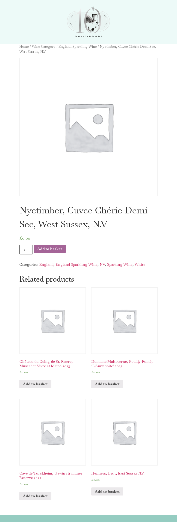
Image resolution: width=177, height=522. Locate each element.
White (140, 264)
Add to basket (49, 248)
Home (24, 46)
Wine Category (44, 46)
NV (102, 264)
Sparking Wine (120, 264)
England (46, 264)
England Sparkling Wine (78, 46)
